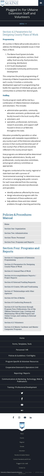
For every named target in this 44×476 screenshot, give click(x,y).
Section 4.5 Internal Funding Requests (19, 282)
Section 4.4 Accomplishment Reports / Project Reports (20, 276)
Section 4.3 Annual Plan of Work (17, 271)
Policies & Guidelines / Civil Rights (22, 355)
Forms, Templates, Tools (22, 344)
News (22, 434)
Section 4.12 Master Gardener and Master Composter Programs (21, 328)
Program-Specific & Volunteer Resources (22, 361)
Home (6, 224)
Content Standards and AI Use (22, 459)
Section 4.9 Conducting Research (17, 302)
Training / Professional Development (22, 387)
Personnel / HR (22, 350)
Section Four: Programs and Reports (19, 242)
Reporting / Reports (22, 373)
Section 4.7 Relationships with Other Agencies (19, 292)
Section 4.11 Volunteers (13, 322)
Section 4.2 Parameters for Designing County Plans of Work (19, 265)
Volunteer (22, 451)
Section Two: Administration (16, 233)
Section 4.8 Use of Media (14, 298)
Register (22, 442)
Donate (22, 446)
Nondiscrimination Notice (22, 455)
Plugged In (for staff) (22, 463)
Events (22, 438)
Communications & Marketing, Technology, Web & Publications (22, 380)
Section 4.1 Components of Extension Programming (19, 258)
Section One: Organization (15, 229)
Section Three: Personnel (14, 237)
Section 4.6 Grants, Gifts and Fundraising (21, 287)
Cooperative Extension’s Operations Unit (22, 367)
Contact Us (22, 468)
